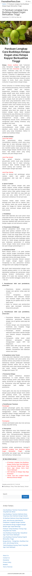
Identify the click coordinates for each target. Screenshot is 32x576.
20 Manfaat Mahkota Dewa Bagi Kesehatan (16, 518)
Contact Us (6, 558)
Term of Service (7, 567)
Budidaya (7, 486)
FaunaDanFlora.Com (10, 1)
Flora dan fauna (19, 486)
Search (5, 494)
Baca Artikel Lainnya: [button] (11, 459)
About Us (6, 555)
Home (4, 4)
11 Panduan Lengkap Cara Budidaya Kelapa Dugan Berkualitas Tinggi (16, 449)
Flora (12, 486)
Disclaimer (6, 560)
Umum (27, 486)
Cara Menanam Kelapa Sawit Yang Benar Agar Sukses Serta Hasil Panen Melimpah (18, 468)
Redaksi (5, 564)
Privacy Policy (7, 562)
